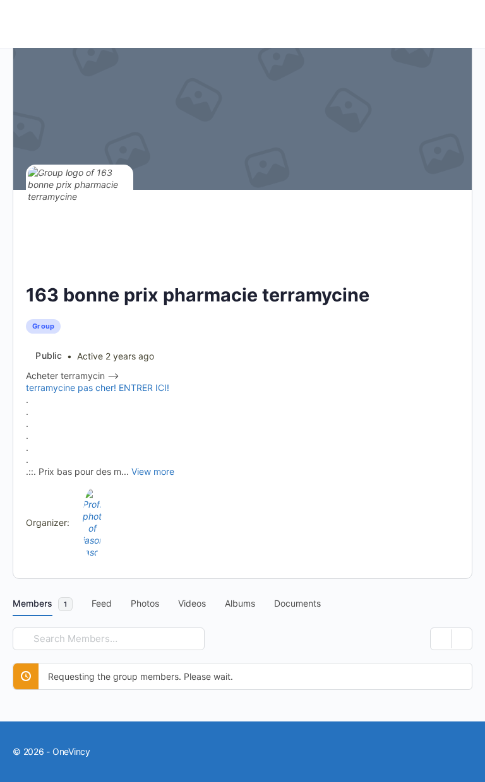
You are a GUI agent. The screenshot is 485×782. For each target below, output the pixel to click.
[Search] (25, 639)
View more (152, 471)
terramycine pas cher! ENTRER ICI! (97, 387)
